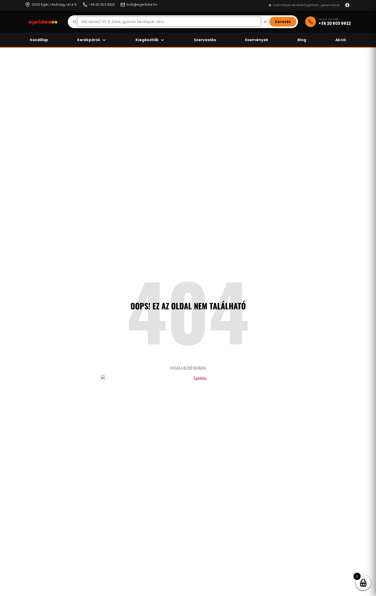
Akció (340, 39)
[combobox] (169, 22)
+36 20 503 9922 (102, 4)
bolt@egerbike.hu (142, 4)
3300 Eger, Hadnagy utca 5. (54, 4)
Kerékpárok (88, 39)
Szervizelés (205, 39)
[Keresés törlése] (265, 21)
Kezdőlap (39, 39)
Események (256, 39)
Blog (301, 39)
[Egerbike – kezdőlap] (43, 21)
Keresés (283, 21)
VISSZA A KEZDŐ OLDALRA (188, 368)
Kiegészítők (147, 39)
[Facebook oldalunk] (347, 5)
